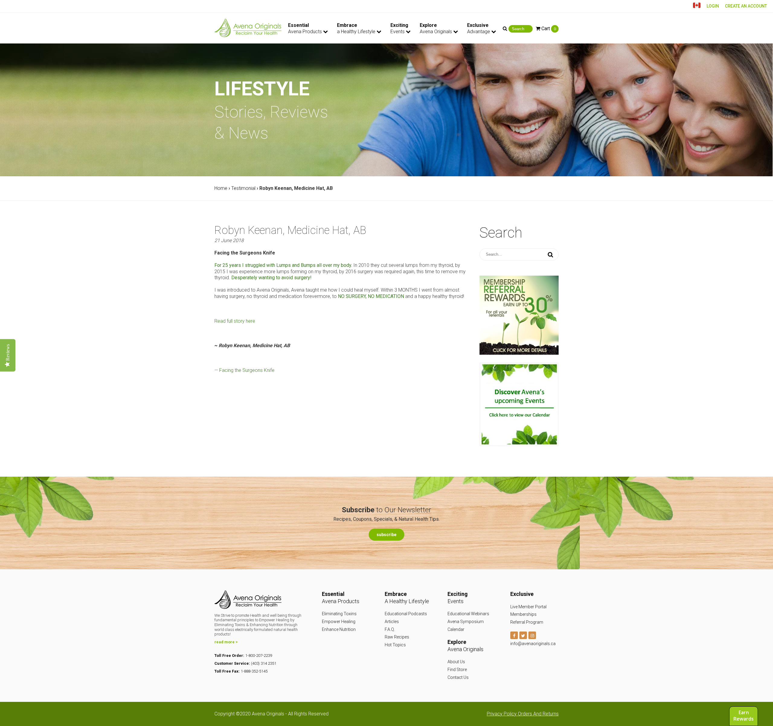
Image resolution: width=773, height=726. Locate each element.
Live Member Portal (528, 606)
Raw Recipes (397, 637)
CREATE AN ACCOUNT (746, 6)
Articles (392, 621)
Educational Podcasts (406, 613)
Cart (548, 28)
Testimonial (243, 188)
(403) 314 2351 (263, 663)
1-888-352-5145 (254, 671)
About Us (456, 661)
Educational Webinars (468, 613)
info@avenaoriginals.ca (533, 643)
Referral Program (526, 622)
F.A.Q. (390, 629)
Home (220, 188)
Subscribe (386, 534)
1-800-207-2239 (258, 655)
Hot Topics (395, 644)
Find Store (457, 669)
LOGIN (713, 6)
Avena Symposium (465, 621)
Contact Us (458, 677)
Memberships (523, 614)
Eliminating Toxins (339, 613)
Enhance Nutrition (339, 629)
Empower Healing (338, 621)
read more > (226, 642)
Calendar (455, 629)
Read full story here (234, 321)
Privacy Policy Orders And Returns (523, 714)
